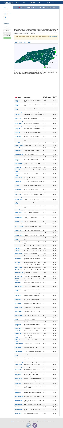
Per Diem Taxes (7, 24)
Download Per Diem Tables (49, 2)
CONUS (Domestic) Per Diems (22, 2)
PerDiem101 (12, 421)
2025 (16, 42)
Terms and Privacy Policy (42, 420)
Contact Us (6, 9)
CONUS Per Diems (7, 13)
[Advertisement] (36, 19)
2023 (25, 42)
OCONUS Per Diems (6, 15)
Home (5, 7)
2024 (21, 42)
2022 (29, 42)
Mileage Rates (6, 23)
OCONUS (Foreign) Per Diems (36, 2)
